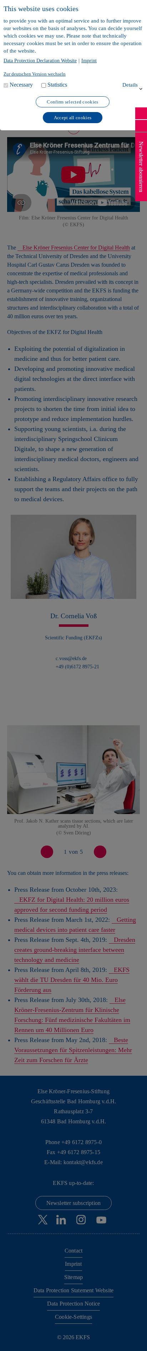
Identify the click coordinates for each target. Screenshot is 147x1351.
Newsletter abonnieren (141, 166)
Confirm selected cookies (72, 102)
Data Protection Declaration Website (40, 60)
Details (130, 85)
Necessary (21, 85)
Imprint (89, 60)
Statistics (57, 85)
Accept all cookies (72, 117)
